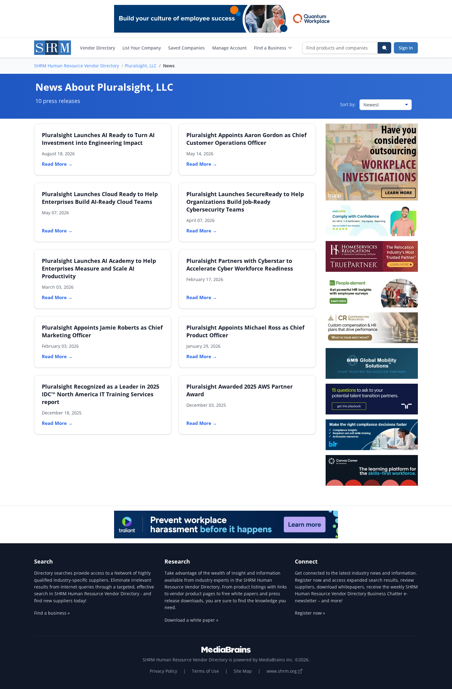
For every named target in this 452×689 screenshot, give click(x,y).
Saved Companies (186, 48)
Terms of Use (205, 671)
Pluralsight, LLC (141, 66)
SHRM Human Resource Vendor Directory (76, 66)
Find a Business (270, 48)
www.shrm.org (282, 671)
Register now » (310, 613)
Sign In (406, 48)
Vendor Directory (97, 48)
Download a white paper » (191, 620)
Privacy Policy (163, 671)
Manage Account (229, 48)
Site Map (243, 671)
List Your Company (141, 48)
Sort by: (348, 104)
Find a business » (52, 613)
